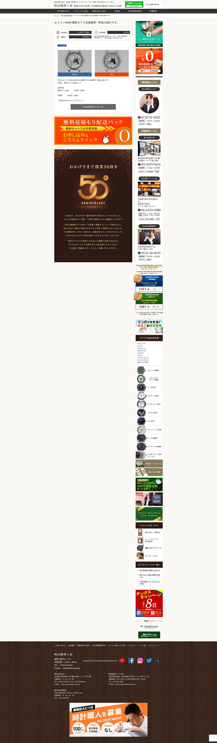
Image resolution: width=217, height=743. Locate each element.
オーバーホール (142, 360)
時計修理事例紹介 (135, 11)
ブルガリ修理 (149, 413)
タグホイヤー (142, 350)
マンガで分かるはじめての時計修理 (149, 326)
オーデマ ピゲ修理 (149, 447)
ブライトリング (142, 357)
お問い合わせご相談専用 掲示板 (149, 499)
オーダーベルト (149, 556)
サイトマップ (153, 645)
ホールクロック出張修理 (149, 540)
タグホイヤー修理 (149, 404)
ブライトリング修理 (149, 430)
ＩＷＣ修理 (149, 421)
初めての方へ (149, 34)
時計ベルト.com (149, 635)
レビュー (155, 289)
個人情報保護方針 (99, 645)
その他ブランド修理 (149, 455)
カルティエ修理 (149, 396)
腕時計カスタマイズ (149, 548)
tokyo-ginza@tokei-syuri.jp (70, 684)
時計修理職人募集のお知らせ (150, 570)
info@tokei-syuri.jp (71, 668)
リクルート (133, 645)
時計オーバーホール (149, 464)
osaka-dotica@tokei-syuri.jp (125, 684)
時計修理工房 (63, 654)
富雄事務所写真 (149, 237)
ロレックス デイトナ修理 (149, 379)
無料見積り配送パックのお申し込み (93, 131)
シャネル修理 (149, 438)
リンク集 (143, 645)
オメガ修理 (149, 387)
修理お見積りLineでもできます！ (134, 4)
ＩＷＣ (139, 355)
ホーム (56, 15)
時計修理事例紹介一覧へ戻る (93, 107)
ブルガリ (140, 353)
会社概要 (71, 645)
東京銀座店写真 (149, 148)
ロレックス (141, 343)
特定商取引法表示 (83, 645)
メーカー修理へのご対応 (117, 645)
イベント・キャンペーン (149, 514)
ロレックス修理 (149, 370)
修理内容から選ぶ (99, 11)
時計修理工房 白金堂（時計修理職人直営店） (63, 5)
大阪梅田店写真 (149, 189)
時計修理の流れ (63, 11)
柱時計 (149, 532)
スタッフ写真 (149, 103)
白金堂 (149, 627)
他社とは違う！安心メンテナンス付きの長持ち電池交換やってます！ (149, 484)
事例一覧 (155, 307)
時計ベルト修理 (142, 362)
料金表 (117, 11)
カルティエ (141, 348)
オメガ (139, 345)
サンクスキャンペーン (149, 603)
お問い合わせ (153, 4)
